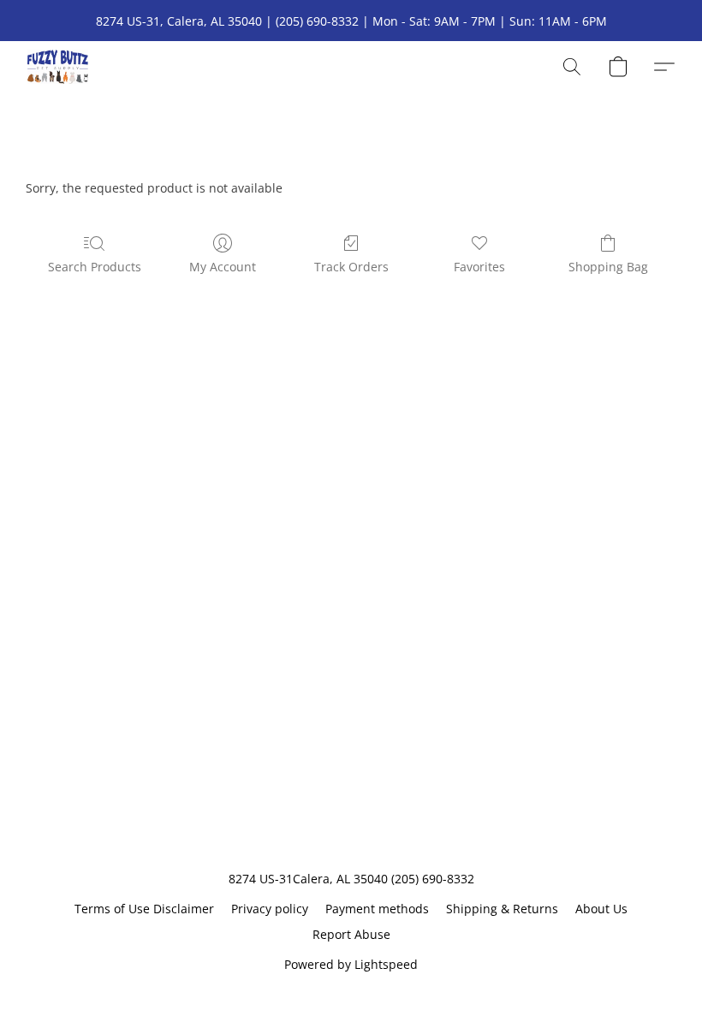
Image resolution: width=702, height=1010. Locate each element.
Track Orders (351, 266)
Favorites (479, 266)
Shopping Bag (608, 266)
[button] (57, 67)
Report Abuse (351, 934)
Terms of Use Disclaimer (144, 908)
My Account (222, 266)
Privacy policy (269, 908)
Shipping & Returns (502, 908)
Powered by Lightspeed (351, 964)
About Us (601, 908)
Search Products (94, 266)
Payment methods (377, 908)
